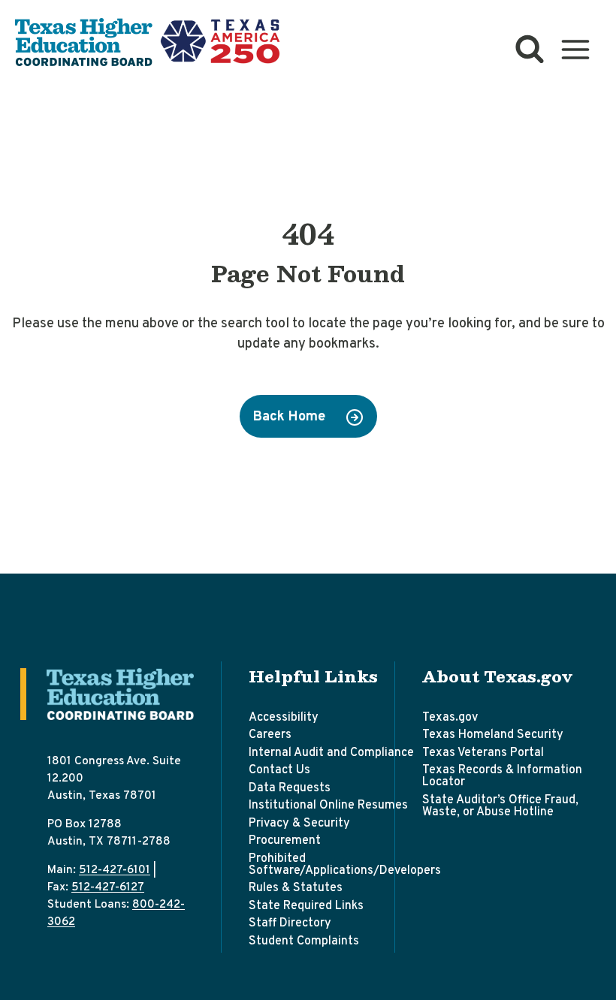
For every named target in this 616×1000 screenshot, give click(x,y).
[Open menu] (575, 50)
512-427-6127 (107, 887)
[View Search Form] (530, 50)
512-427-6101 (114, 870)
